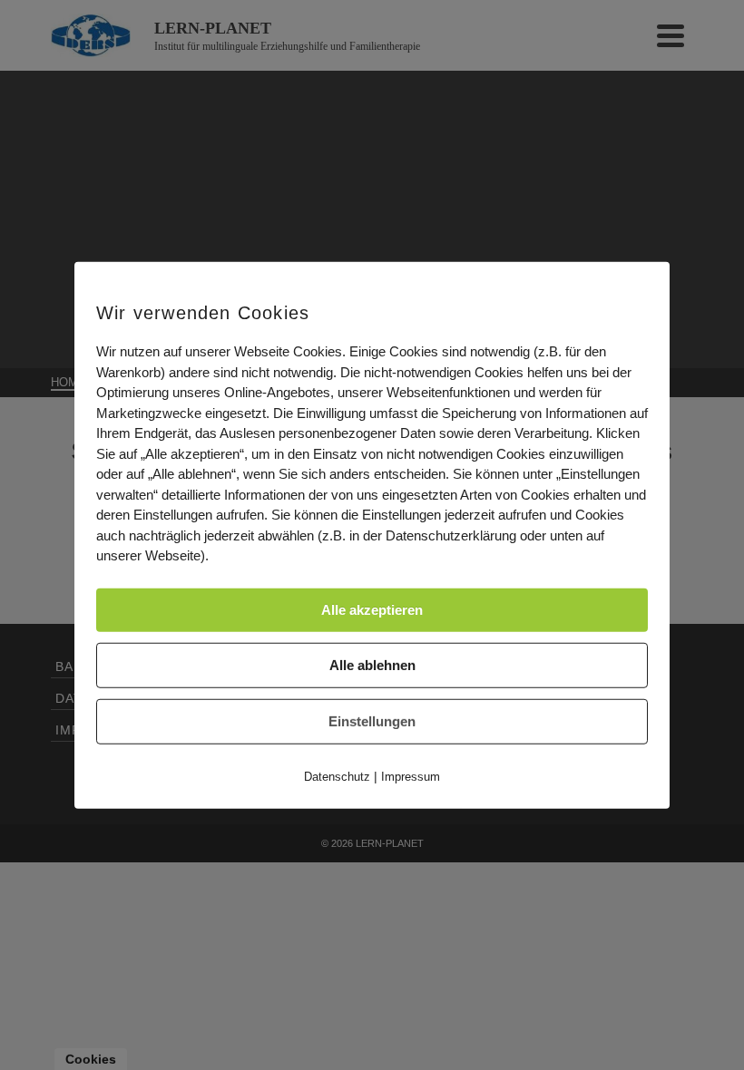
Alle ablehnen (372, 664)
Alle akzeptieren (372, 609)
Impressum (410, 776)
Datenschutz (337, 776)
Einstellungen (372, 720)
